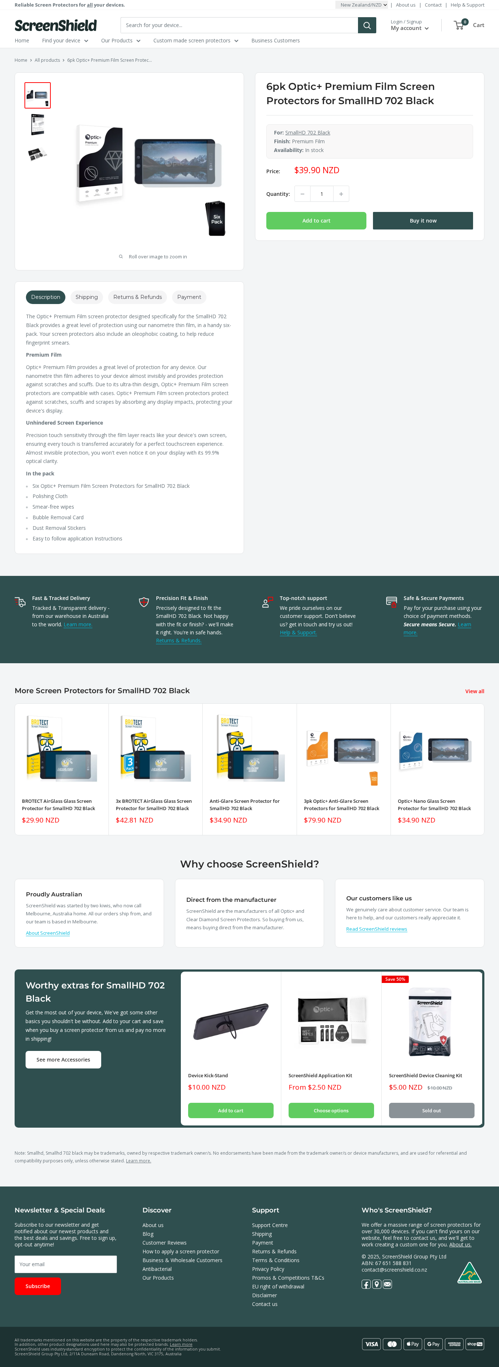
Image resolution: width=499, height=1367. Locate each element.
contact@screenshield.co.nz (394, 1269)
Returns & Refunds (274, 1251)
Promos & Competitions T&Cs (288, 1277)
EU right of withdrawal (278, 1286)
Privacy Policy (268, 1268)
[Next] (484, 769)
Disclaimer (264, 1295)
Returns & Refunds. (179, 640)
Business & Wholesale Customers (182, 1260)
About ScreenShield (48, 933)
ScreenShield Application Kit (320, 1075)
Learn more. (78, 624)
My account (407, 27)
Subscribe (38, 1286)
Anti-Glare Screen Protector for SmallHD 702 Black (245, 805)
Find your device (61, 40)
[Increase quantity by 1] (341, 194)
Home (22, 40)
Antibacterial (157, 1268)
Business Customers (275, 40)
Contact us (265, 1303)
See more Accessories (63, 1059)
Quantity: (278, 193)
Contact (433, 4)
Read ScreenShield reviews (376, 929)
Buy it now (423, 220)
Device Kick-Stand (208, 1075)
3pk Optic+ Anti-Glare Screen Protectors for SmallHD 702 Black (341, 805)
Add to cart (316, 220)
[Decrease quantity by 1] (302, 194)
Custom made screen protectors (192, 40)
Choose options (331, 1110)
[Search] (367, 25)
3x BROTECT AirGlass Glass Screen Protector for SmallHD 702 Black (154, 805)
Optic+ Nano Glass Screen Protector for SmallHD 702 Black (434, 805)
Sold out (431, 1110)
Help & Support (467, 4)
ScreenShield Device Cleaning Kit (425, 1075)
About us (406, 4)
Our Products (117, 40)
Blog (147, 1233)
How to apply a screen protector (180, 1251)
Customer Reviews (164, 1242)
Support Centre (270, 1225)
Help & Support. (298, 632)
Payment (262, 1242)
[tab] (45, 297)
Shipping (262, 1233)
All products (47, 60)
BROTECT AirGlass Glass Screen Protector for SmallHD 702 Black (58, 805)
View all (475, 691)
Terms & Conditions (276, 1260)
